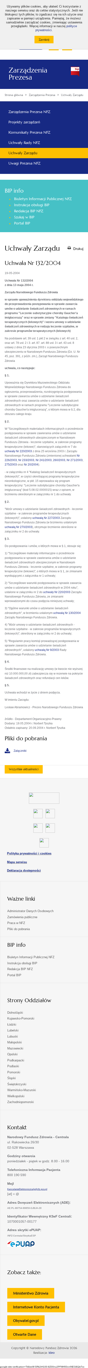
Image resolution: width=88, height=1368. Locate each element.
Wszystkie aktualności (23, 769)
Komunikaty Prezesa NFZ (29, 132)
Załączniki (20, 750)
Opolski (12, 1054)
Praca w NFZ (16, 923)
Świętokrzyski (16, 1084)
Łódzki (11, 1024)
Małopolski (14, 1042)
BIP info (14, 190)
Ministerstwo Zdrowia (33, 1294)
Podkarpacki (15, 1060)
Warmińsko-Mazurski (21, 1090)
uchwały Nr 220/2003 (18, 451)
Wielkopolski (15, 1096)
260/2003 (59, 460)
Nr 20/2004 (31, 464)
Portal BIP (22, 223)
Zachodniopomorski (20, 1102)
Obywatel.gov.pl (29, 1322)
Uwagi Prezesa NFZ (24, 163)
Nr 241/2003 (44, 460)
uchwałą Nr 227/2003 (46, 518)
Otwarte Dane (27, 1336)
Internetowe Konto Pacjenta (39, 1308)
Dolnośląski (15, 1012)
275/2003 (11, 464)
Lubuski (12, 1036)
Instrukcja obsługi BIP (31, 204)
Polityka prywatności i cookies (29, 853)
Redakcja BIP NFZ (28, 211)
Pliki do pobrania (18, 929)
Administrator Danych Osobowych (30, 911)
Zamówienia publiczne (22, 917)
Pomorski (13, 1072)
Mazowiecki (15, 1048)
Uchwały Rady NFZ (24, 142)
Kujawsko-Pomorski (20, 1018)
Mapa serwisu (17, 862)
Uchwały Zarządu (22, 152)
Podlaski (13, 1066)
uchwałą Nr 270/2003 (18, 527)
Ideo (52, 1353)
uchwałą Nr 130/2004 (67, 613)
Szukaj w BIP (24, 217)
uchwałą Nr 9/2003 (47, 650)
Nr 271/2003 (75, 460)
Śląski (11, 1078)
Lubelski (13, 1030)
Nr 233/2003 (26, 460)
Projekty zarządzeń (24, 122)
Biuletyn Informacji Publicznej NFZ (43, 198)
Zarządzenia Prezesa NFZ (29, 111)
